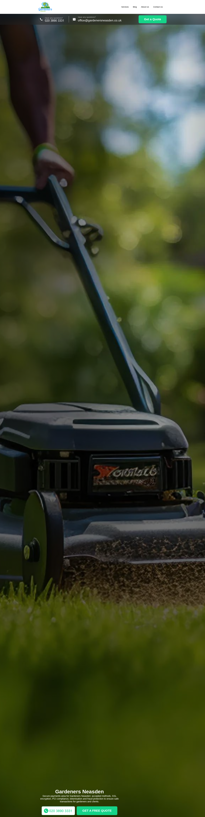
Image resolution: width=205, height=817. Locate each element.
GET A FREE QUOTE (97, 810)
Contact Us (158, 7)
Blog (135, 7)
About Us (145, 7)
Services (125, 7)
